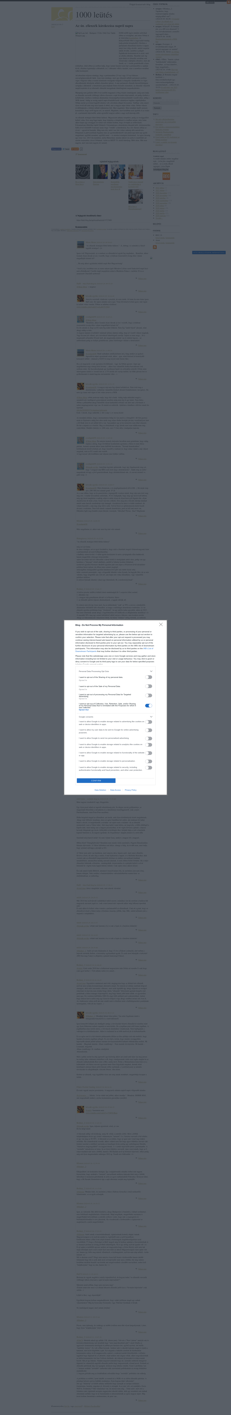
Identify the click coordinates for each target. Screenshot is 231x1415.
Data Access (115, 790)
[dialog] (115, 707)
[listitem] (115, 671)
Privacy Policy (130, 790)
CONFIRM (96, 781)
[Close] (161, 625)
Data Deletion (100, 790)
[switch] (148, 677)
